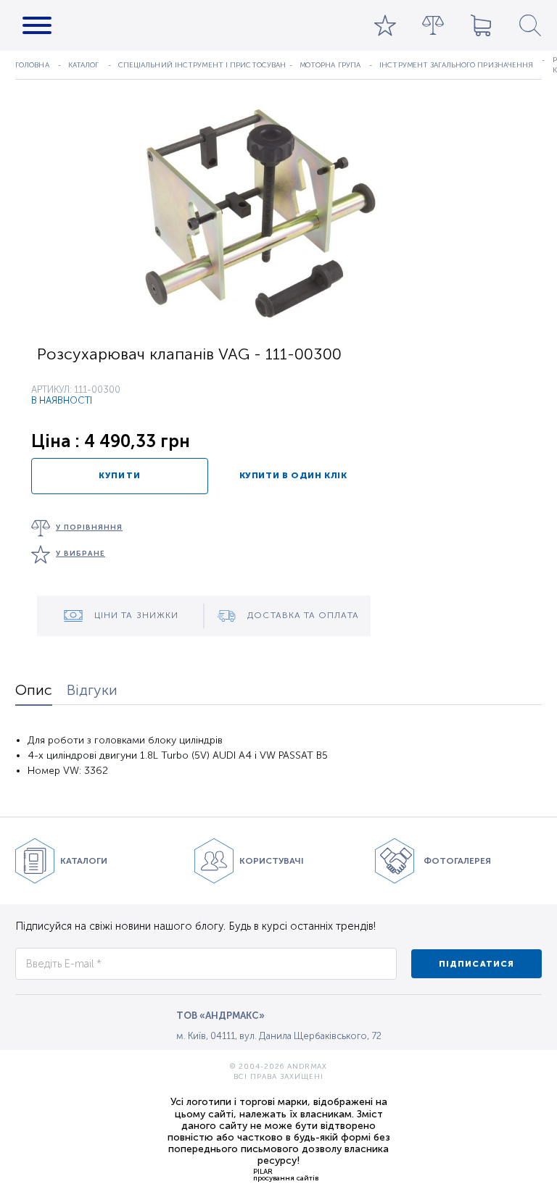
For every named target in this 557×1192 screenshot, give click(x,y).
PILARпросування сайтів (285, 1174)
